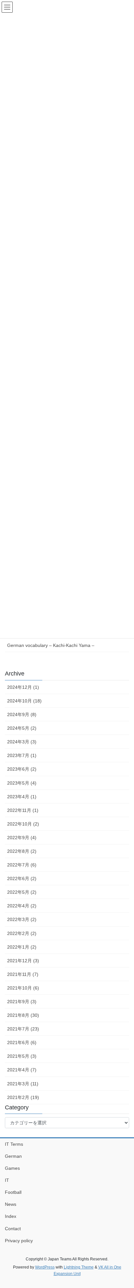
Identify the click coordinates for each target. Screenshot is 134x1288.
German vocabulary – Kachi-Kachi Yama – (50, 645)
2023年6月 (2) (21, 769)
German (13, 1156)
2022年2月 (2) (21, 933)
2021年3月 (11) (22, 1083)
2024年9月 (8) (21, 714)
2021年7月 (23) (23, 1028)
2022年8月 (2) (21, 851)
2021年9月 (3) (21, 1001)
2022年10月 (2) (23, 824)
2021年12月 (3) (23, 960)
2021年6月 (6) (21, 1042)
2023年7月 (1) (21, 755)
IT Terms (14, 1144)
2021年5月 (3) (21, 1056)
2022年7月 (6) (21, 864)
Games (12, 1168)
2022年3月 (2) (21, 919)
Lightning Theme (79, 1267)
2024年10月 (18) (24, 700)
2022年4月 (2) (21, 905)
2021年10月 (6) (23, 988)
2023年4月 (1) (21, 796)
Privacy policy (19, 1240)
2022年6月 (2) (21, 878)
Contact (13, 1228)
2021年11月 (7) (22, 974)
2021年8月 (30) (23, 1015)
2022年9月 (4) (21, 837)
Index (10, 1216)
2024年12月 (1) (23, 687)
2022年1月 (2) (21, 947)
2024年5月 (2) (21, 728)
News (10, 1204)
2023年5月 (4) (21, 783)
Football (13, 1192)
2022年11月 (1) (22, 810)
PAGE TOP (124, 1243)
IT (7, 1180)
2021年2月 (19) (23, 1097)
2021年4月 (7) (21, 1069)
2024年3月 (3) (21, 741)
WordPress (45, 1267)
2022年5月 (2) (21, 892)
